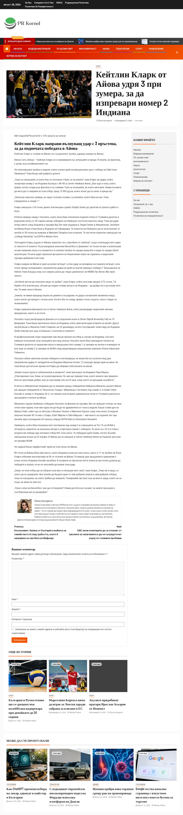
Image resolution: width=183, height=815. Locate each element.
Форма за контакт (16, 56)
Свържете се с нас (44, 3)
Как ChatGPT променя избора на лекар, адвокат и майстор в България (26, 793)
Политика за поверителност (39, 6)
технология (122, 49)
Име (15, 599)
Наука (106, 49)
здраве (96, 784)
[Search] (177, 52)
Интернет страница (22, 619)
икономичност (88, 49)
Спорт (139, 49)
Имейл (16, 609)
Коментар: (18, 558)
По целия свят (65, 49)
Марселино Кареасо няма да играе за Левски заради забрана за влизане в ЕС (67, 704)
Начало (18, 49)
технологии (54, 784)
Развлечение (156, 49)
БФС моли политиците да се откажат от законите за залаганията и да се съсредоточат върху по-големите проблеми (95, 532)
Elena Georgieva (105, 121)
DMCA (59, 3)
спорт (98, 66)
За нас (28, 3)
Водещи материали (39, 49)
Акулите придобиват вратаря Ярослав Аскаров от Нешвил (107, 704)
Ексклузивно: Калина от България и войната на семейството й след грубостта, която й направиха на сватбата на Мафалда (40, 532)
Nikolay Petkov (30, 721)
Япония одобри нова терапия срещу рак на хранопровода (90, 41)
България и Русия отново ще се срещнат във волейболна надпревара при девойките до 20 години (26, 708)
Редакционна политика (77, 3)
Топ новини (11, 784)
